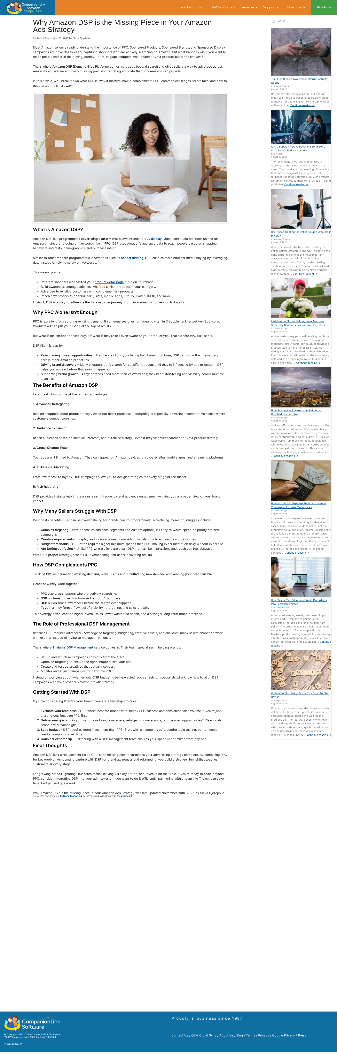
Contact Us (179, 1035)
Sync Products (190, 7)
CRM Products (221, 7)
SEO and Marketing (71, 795)
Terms (250, 1035)
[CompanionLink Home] (27, 7)
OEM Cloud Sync (203, 1035)
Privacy (263, 1035)
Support (270, 7)
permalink (126, 795)
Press (302, 1035)
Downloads (296, 7)
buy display (153, 239)
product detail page (109, 282)
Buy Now (324, 7)
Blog (239, 1035)
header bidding (132, 258)
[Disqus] (130, 857)
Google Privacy (283, 1035)
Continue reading (302, 105)
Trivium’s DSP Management (72, 647)
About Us (226, 1035)
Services (248, 7)
